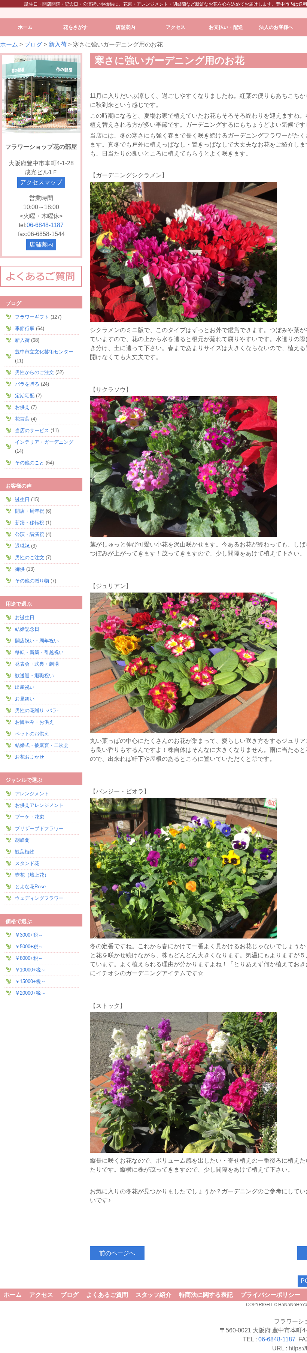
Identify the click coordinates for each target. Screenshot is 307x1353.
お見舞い (24, 699)
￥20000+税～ (30, 993)
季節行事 (24, 328)
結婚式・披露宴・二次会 (42, 745)
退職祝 (22, 546)
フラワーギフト (32, 317)
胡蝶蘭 (22, 840)
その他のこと (29, 462)
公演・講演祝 (29, 534)
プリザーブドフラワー (39, 828)
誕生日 (22, 499)
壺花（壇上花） (32, 875)
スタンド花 (27, 863)
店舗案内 (41, 244)
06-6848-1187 (45, 225)
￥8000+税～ (29, 958)
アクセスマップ (41, 182)
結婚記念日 (27, 629)
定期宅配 (24, 395)
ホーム (9, 44)
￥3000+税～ (29, 935)
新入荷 (58, 44)
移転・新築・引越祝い (39, 652)
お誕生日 (24, 617)
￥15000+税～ (30, 981)
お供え (22, 407)
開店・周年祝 (29, 511)
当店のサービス (32, 430)
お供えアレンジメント (39, 805)
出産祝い (24, 687)
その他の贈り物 (32, 581)
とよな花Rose (30, 886)
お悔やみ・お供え (34, 722)
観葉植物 (24, 852)
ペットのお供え (32, 733)
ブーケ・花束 (29, 817)
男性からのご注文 (34, 372)
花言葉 (22, 419)
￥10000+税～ (30, 970)
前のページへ (117, 1253)
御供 (20, 569)
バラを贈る (27, 384)
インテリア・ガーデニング (44, 442)
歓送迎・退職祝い (34, 675)
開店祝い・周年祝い (37, 641)
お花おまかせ (29, 757)
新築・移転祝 (29, 522)
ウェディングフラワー (39, 898)
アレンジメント (32, 793)
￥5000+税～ (29, 946)
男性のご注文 (29, 557)
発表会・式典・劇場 (37, 664)
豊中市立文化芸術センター (44, 352)
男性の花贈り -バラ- (36, 710)
